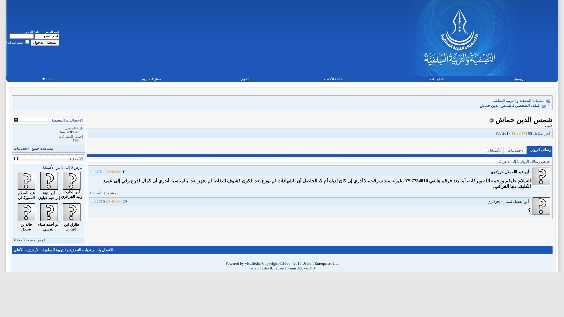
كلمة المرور (32, 31)
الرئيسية (519, 79)
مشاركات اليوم (152, 79)
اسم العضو (52, 31)
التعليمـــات (437, 79)
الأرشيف (33, 250)
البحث (50, 79)
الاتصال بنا (105, 250)
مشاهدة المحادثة (102, 193)
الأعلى (19, 250)
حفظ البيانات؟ (15, 42)
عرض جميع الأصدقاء (30, 240)
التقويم (245, 79)
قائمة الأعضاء (333, 79)
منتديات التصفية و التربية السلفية (519, 100)
